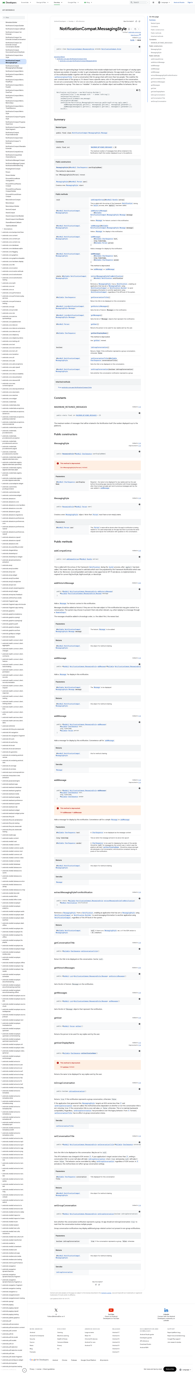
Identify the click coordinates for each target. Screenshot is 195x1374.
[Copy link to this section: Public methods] (74, 542)
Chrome (64, 1360)
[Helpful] (136, 21)
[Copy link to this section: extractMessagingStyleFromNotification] (94, 892)
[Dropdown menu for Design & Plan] (48, 2)
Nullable (98, 213)
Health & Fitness (62, 1339)
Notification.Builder (118, 288)
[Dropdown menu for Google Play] (79, 2)
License (38, 1369)
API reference (8, 10)
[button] (13, 229)
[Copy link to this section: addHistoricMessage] (76, 583)
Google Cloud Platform (88, 1360)
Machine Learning (63, 1336)
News (31, 1345)
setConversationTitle (63, 77)
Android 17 (115, 1332)
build (96, 205)
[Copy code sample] (139, 90)
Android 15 (115, 1339)
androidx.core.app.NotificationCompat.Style (72, 59)
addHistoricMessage (98, 211)
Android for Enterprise (37, 1336)
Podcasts (33, 1352)
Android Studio (179, 2)
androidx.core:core (134, 32)
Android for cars (90, 1342)
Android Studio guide (147, 1334)
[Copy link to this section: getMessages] (69, 993)
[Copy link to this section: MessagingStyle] (71, 443)
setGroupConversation (99, 369)
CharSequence (82, 167)
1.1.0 (139, 37)
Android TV (88, 1345)
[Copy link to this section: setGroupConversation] (78, 1206)
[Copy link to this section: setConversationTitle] (76, 1136)
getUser (94, 324)
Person (79, 182)
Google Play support (173, 1339)
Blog (88, 2)
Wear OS (88, 1336)
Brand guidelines (49, 1369)
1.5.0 (139, 583)
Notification (127, 203)
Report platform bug (173, 1332)
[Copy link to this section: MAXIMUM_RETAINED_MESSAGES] (89, 407)
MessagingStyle (62, 167)
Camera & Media (62, 1342)
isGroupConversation (99, 347)
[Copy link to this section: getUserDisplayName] (76, 1043)
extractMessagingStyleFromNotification (107, 276)
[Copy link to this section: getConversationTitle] (77, 943)
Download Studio (145, 1344)
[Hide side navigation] (24, 1370)
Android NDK (144, 1347)
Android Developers (60, 21)
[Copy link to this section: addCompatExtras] (74, 551)
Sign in (190, 2)
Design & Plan (41, 2)
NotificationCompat (99, 288)
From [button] (75, 387)
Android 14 (116, 1342)
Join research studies (174, 1342)
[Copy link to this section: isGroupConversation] (77, 1083)
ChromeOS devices (91, 1339)
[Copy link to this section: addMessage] (68, 658)
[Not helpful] (139, 21)
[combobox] (140, 2)
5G (58, 1349)
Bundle (115, 200)
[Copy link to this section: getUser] (64, 1018)
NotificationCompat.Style (111, 49)
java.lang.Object (59, 57)
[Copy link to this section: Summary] (67, 120)
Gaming (60, 1332)
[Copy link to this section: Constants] (68, 398)
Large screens (89, 1332)
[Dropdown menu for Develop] (62, 2)
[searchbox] (13, 17)
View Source (135, 35)
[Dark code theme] (139, 47)
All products (104, 1360)
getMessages (95, 315)
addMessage (95, 226)
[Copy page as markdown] (135, 29)
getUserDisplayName (99, 333)
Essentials (25, 2)
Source (32, 1342)
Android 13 (115, 1345)
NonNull (73, 167)
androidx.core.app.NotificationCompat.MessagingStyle (78, 61)
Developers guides (146, 1338)
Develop (57, 2)
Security (32, 1339)
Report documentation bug (176, 1336)
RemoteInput (61, 612)
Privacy (59, 1345)
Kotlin (132, 40)
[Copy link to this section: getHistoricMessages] (77, 968)
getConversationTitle (99, 297)
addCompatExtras (97, 200)
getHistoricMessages (99, 306)
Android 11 (115, 1352)
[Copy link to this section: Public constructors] (79, 434)
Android (32, 1332)
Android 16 (116, 1336)
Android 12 (115, 1349)
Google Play (72, 2)
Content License (106, 1293)
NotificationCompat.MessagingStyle (80, 49)
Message (99, 220)
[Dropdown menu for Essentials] (31, 2)
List (65, 306)
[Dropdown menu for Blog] (92, 2)
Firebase (74, 1360)
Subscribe (170, 1369)
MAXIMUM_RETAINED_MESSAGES (101, 147)
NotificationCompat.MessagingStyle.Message (89, 133)
